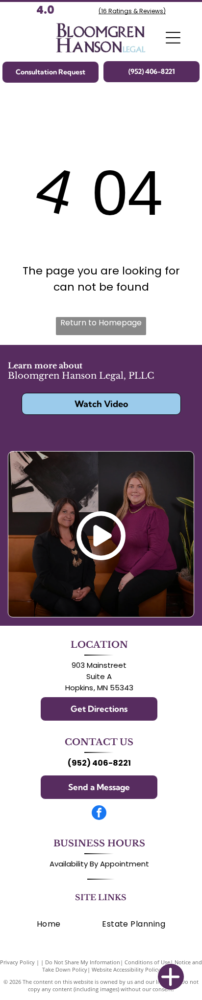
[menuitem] (48, 923)
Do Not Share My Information (82, 962)
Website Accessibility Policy (126, 969)
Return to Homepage (101, 322)
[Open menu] (173, 37)
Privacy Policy (17, 962)
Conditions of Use (147, 962)
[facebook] (99, 813)
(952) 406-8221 (99, 763)
